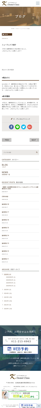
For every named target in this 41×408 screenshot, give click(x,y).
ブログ (17, 28)
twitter (23, 127)
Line (17, 127)
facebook (11, 127)
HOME (12, 28)
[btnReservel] (20, 353)
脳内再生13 (5, 243)
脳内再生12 (5, 251)
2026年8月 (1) (10, 277)
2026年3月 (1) (10, 283)
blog (6, 34)
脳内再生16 (5, 219)
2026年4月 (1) (10, 280)
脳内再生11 (5, 259)
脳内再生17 (5, 212)
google (29, 127)
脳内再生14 (5, 235)
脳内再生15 (5, 227)
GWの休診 (5, 196)
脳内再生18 (5, 204)
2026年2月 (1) (10, 285)
